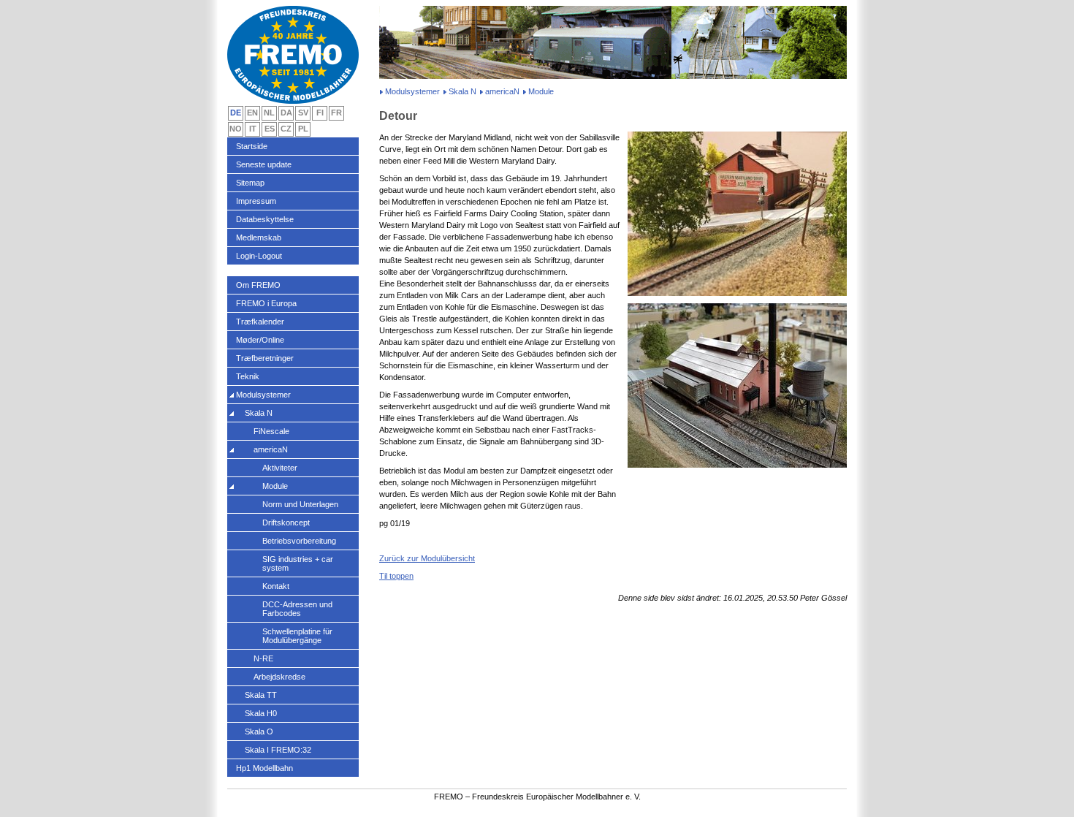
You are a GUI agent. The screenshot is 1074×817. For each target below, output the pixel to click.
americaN (502, 91)
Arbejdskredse (279, 676)
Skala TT (261, 695)
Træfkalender (260, 321)
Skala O (259, 731)
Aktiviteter (279, 467)
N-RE (263, 658)
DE (235, 112)
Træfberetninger (265, 358)
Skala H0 (261, 713)
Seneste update (264, 164)
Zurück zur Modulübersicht (427, 558)
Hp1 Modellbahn (264, 768)
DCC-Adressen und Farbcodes (297, 609)
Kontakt (275, 586)
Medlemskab (258, 237)
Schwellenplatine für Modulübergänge (297, 636)
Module (275, 486)
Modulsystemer (412, 91)
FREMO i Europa (266, 303)
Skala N (462, 91)
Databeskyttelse (265, 219)
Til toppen (396, 575)
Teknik (247, 376)
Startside (251, 146)
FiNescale (271, 431)
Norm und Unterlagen (300, 504)
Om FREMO (258, 285)
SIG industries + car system (297, 563)
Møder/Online (260, 339)
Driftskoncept (286, 522)
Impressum (256, 201)
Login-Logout (259, 255)
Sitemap (250, 182)
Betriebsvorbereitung (299, 540)
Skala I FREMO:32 (278, 749)
